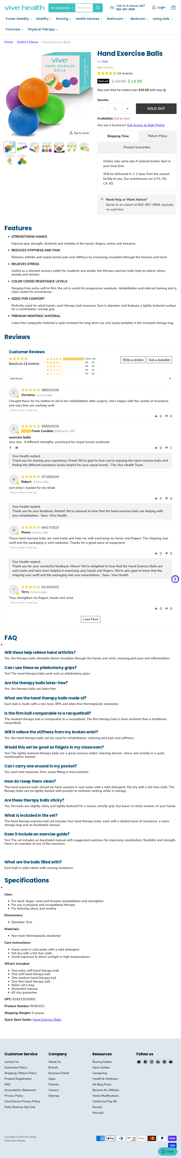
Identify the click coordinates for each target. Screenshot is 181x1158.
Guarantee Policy (15, 1067)
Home (8, 42)
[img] (31, 390)
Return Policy (157, 136)
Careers (53, 1090)
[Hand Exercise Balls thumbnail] (9, 147)
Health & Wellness (105, 1079)
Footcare (13, 29)
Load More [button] (90, 619)
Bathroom (115, 18)
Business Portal (58, 1073)
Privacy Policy (13, 1096)
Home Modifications (105, 1096)
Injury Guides (101, 1067)
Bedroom (138, 18)
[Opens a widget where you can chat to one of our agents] (167, 1151)
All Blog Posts (101, 1084)
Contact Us (11, 1062)
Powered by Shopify (14, 1140)
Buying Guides (102, 1062)
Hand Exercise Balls (47, 1020)
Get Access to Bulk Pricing (146, 125)
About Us (54, 1062)
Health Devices (88, 18)
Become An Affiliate (105, 1090)
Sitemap (53, 1096)
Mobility (42, 18)
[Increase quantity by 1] (128, 108)
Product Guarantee (137, 147)
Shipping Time (118, 136)
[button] (107, 73)
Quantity (103, 100)
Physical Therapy (42, 29)
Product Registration (18, 1079)
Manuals (98, 1113)
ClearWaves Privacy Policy (22, 1101)
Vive (105, 61)
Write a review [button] (133, 359)
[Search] (97, 8)
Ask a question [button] (159, 359)
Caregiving (99, 1073)
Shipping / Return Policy (20, 1073)
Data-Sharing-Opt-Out (19, 1107)
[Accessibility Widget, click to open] (175, 579)
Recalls (97, 1107)
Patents (53, 1084)
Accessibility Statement (20, 1090)
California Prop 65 (104, 1101)
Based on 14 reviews (24, 363)
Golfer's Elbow (27, 42)
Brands (53, 1067)
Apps (52, 1079)
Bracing (62, 18)
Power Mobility (18, 18)
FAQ (7, 1084)
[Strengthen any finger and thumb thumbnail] (71, 147)
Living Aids (161, 18)
